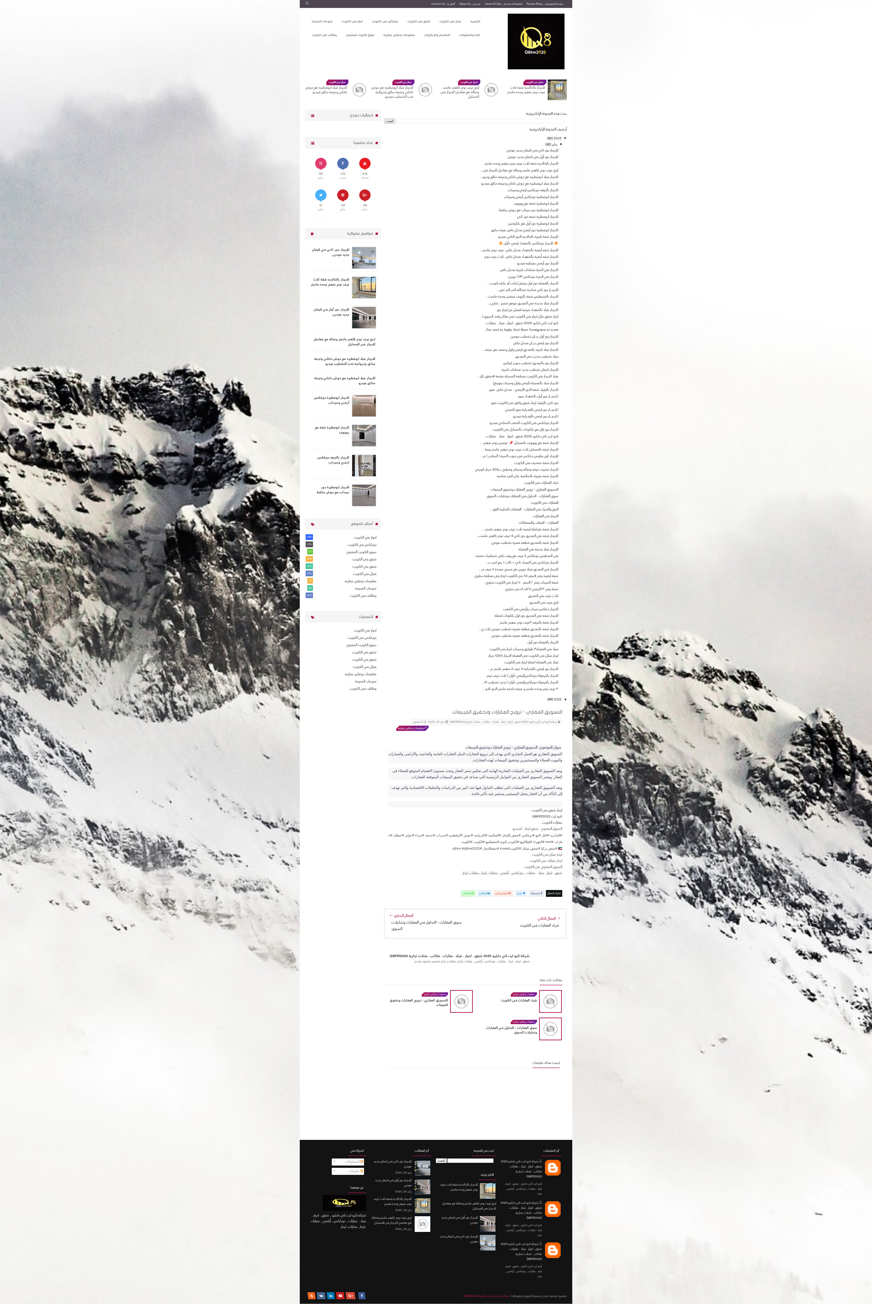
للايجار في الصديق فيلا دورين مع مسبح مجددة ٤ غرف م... (518, 569)
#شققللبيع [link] (492, 842)
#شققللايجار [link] (491, 848)
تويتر (520, 893)
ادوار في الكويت (535, 82)
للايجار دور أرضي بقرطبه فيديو (537, 263)
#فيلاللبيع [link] (526, 842)
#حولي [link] (409, 835)
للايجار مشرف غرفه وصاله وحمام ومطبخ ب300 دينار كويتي (516, 470)
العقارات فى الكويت (544, 503)
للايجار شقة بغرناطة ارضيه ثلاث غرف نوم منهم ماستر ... (520, 529)
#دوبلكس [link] (528, 835)
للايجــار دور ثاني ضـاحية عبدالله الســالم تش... (527, 290)
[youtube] (340, 1295)
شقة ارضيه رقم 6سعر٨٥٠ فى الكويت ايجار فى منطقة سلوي (516, 576)
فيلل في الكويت (469, 82)
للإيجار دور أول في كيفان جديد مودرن (533, 157)
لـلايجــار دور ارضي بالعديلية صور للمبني (531, 410)
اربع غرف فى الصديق (544, 603)
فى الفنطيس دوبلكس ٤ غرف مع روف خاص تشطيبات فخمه (517, 556)
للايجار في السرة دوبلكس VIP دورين (533, 277)
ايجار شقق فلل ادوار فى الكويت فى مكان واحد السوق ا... (519, 317)
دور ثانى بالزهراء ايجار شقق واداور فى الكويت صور (524, 403)
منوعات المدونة (322, 21)
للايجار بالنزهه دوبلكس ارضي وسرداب (327, 90)
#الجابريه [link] (556, 835)
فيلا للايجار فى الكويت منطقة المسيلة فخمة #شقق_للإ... (517, 376)
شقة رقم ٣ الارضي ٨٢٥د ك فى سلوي (531, 589)
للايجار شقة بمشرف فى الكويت (536, 463)
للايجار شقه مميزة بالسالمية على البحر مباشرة (527, 476)
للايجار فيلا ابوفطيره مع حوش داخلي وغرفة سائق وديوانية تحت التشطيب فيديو (458, 92)
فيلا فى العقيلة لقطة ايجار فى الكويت (531, 662)
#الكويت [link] (479, 842)
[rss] (311, 1295)
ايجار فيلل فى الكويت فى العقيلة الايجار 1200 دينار (523, 656)
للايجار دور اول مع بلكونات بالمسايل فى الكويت (525, 430)
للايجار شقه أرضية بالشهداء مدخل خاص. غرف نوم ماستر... (519, 250)
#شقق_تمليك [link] (531, 848)
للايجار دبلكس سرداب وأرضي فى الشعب (530, 609)
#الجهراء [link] (539, 842)
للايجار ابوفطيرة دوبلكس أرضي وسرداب (531, 197)
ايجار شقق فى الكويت (546, 810)
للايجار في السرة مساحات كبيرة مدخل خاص (529, 270)
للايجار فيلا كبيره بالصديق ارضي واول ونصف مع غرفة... (520, 350)
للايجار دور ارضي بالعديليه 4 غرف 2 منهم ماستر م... (523, 669)
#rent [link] (549, 842)
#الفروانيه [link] (480, 835)
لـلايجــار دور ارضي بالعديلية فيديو (535, 416)
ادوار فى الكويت (352, 21)
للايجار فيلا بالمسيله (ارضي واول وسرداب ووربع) (525, 383)
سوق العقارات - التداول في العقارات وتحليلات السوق (522, 496)
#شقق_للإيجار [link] (511, 835)
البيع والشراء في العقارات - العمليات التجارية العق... (524, 509)
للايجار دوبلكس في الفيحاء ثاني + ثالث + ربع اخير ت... (522, 563)
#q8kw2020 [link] (471, 848)
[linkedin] (331, 1295)
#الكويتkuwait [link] (510, 848)
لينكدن (483, 893)
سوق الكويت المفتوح (360, 35)
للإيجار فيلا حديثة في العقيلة (538, 549)
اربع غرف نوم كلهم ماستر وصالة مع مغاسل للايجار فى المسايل (526, 92)
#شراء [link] (419, 835)
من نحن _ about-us (469, 4)
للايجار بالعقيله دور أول (543, 642)
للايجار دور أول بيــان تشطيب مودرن (534, 337)
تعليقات (354, 1171)
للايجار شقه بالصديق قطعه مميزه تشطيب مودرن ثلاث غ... (518, 629)
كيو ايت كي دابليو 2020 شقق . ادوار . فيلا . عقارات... (521, 323)
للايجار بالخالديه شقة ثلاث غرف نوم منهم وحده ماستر (521, 164)
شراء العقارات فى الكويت (541, 483)
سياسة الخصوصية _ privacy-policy (545, 4)
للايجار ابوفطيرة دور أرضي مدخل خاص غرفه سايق (524, 230)
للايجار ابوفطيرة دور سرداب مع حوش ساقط (528, 210)
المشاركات (352, 1162)
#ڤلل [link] (545, 835)
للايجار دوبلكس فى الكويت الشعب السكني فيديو (524, 423)
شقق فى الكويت (418, 21)
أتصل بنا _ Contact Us (443, 4)
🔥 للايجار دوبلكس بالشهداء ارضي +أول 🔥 (528, 243)
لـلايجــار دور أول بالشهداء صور (538, 396)
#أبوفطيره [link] (456, 835)
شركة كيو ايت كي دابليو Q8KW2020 (486, 1296)
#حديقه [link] (430, 835)
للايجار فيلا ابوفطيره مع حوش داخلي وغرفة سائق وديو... (519, 177)
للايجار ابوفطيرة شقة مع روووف (536, 204)
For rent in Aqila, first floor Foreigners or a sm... (521, 330)
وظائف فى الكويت (324, 35)
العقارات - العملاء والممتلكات (538, 523)
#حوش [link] (468, 835)
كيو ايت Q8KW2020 (547, 817)
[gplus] (351, 1295)
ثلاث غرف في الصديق (543, 596)
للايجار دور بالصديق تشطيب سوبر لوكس (530, 363)
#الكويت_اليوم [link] (509, 842)
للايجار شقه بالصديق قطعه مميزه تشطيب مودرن (524, 543)
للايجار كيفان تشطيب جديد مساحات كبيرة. (529, 370)
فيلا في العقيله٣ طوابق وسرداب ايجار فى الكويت (524, 649)
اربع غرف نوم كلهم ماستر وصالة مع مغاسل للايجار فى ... (519, 170)
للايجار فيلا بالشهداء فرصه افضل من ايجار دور (527, 310)
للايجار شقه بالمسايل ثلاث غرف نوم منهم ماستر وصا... (520, 450)
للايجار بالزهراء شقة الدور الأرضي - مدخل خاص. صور (523, 390)
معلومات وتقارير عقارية (399, 35)
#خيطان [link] (398, 835)
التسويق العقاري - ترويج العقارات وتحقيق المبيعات (524, 490)
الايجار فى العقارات (545, 516)
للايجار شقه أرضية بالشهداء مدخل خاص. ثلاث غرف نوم (521, 257)
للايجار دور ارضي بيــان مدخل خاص (535, 343)
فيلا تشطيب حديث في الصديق (536, 357)
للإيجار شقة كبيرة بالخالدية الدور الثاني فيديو (528, 237)
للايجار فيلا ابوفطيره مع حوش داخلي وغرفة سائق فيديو (392, 90)
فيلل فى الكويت (450, 21)
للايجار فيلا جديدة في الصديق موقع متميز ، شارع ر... (522, 303)
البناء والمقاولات (469, 35)
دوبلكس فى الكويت (385, 21)
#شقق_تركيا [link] (549, 848)
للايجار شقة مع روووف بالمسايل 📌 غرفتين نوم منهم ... (519, 443)
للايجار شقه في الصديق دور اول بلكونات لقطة (526, 616)
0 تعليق (418, 722)
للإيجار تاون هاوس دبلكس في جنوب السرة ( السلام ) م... (519, 456)
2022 (557, 699)
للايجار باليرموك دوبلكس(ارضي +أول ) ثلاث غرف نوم (522, 676)
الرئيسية (475, 21)
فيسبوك (536, 893)
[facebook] (362, 1295)
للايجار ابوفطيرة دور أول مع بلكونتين (533, 224)
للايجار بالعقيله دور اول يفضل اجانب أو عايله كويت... (522, 283)
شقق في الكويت (364, 567)
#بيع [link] (538, 835)
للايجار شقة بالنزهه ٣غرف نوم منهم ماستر (529, 623)
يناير (554, 145)
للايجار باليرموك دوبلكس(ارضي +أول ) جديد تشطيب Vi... (519, 682)
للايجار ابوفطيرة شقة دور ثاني (537, 217)
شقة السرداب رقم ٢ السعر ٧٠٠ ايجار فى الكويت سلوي (522, 583)
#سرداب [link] (442, 835)
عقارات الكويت (551, 823)
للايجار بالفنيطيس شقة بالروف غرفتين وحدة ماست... (522, 297)
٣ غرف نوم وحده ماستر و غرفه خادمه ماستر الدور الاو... (520, 689)
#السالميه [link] (494, 835)
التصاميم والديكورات (437, 35)
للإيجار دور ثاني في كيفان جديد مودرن (532, 150)
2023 (557, 138)
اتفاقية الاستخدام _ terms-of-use (503, 4)
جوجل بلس (501, 893)
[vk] (321, 1295)
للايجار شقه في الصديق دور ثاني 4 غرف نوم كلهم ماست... (517, 536)
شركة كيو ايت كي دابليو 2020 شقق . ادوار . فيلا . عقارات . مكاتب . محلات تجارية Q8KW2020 (521, 1169)
